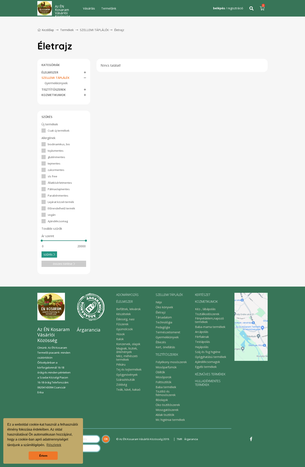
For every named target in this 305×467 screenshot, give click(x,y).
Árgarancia (191, 439)
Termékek (67, 30)
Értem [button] (43, 455)
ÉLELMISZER (49, 72)
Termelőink (108, 8)
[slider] (42, 241)
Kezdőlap (48, 30)
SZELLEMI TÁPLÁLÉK (94, 30)
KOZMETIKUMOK (53, 95)
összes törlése (62, 264)
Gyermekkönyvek (56, 83)
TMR (179, 439)
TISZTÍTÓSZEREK (53, 89)
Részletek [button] (53, 445)
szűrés (48, 254)
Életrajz (119, 30)
